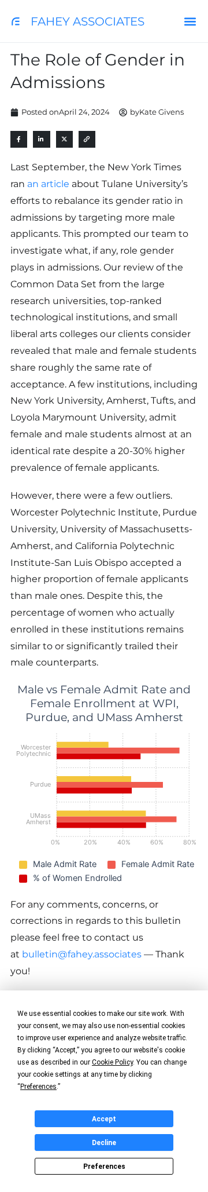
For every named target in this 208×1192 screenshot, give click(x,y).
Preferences (104, 1166)
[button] (189, 21)
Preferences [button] (38, 1087)
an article (48, 183)
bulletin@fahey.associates (82, 954)
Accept (104, 1119)
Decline (104, 1143)
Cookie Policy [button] (112, 1062)
